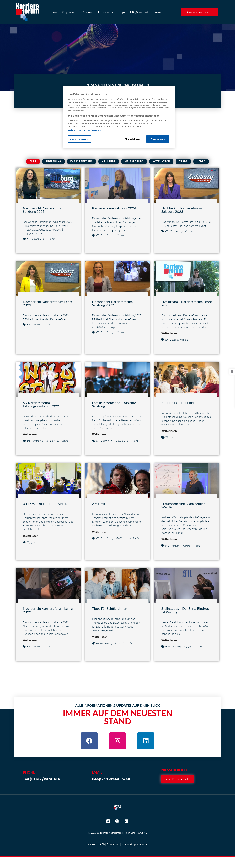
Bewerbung (53, 161)
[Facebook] (89, 740)
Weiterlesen (169, 333)
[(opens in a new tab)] (117, 585)
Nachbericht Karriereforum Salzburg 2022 (112, 303)
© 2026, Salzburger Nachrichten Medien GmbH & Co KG (117, 832)
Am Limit (98, 504)
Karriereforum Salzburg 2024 (114, 208)
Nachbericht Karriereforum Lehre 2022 (48, 610)
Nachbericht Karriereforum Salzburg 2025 (43, 210)
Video (201, 161)
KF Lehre (109, 161)
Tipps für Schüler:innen (109, 608)
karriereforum (81, 161)
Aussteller (104, 12)
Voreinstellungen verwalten (134, 844)
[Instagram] (117, 740)
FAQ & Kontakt (139, 12)
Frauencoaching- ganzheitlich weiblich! (183, 505)
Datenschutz (113, 844)
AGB (102, 844)
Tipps (121, 12)
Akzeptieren (158, 139)
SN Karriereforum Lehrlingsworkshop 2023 (41, 404)
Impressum (92, 844)
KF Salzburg (134, 161)
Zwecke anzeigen (79, 139)
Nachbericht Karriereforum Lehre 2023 (48, 303)
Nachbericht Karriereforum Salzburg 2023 (181, 210)
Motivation (161, 161)
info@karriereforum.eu (111, 779)
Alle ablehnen (132, 139)
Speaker (88, 12)
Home (53, 12)
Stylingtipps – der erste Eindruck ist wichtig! (185, 610)
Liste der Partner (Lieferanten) (84, 130)
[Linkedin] (145, 740)
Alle (33, 161)
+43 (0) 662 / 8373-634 (41, 779)
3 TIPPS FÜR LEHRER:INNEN (45, 504)
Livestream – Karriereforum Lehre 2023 (186, 303)
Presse (157, 12)
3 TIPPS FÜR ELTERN (177, 403)
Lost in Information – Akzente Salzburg (114, 404)
